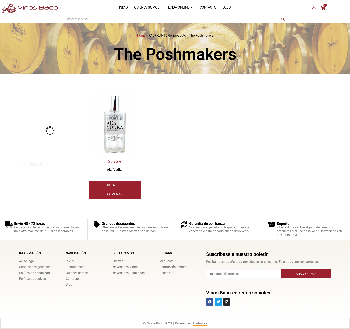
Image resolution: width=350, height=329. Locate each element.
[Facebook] (209, 302)
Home (141, 35)
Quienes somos (77, 273)
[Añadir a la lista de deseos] (138, 97)
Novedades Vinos (125, 267)
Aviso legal (27, 261)
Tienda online (75, 267)
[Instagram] (226, 302)
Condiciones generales (35, 267)
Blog (69, 284)
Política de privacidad (34, 273)
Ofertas (118, 261)
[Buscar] (283, 19)
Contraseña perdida (173, 267)
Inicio (70, 261)
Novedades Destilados (129, 273)
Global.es (200, 323)
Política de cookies (32, 279)
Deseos (164, 273)
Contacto (72, 279)
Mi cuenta (166, 261)
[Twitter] (218, 302)
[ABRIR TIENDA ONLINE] (191, 7)
